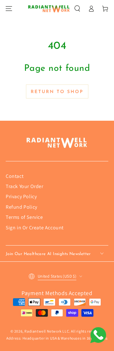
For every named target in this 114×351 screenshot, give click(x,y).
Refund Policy (21, 207)
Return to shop (57, 92)
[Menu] (9, 8)
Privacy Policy (21, 196)
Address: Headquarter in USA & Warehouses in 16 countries (57, 338)
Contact (14, 176)
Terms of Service (24, 217)
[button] (77, 8)
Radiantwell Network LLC (46, 331)
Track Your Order (24, 186)
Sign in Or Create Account (35, 227)
